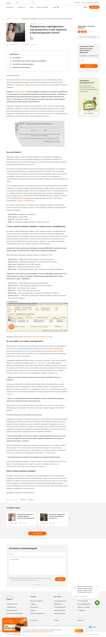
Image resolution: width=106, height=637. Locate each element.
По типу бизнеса (83, 601)
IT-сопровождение (59, 607)
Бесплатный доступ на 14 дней (42, 337)
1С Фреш (33, 604)
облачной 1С (29, 337)
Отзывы (56, 620)
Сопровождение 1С (60, 610)
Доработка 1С (58, 604)
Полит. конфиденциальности (15, 634)
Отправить (60, 579)
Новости (77, 2)
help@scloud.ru (11, 607)
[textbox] (84, 596)
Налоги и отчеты (14, 44)
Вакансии (81, 620)
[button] (33, 528)
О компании (34, 620)
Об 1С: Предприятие (84, 604)
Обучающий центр (59, 613)
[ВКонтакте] (79, 31)
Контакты (97, 2)
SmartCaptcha (37, 584)
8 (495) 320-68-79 (11, 604)
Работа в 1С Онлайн (84, 607)
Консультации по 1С (60, 601)
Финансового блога (19, 91)
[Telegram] (85, 31)
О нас (83, 2)
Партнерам (90, 2)
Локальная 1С (34, 607)
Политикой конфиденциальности (44, 631)
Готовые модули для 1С (37, 613)
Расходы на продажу (30, 44)
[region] (85, 596)
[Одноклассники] (82, 31)
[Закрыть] (25, 620)
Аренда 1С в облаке (36, 601)
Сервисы (33, 610)
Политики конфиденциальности (29, 580)
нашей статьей (22, 201)
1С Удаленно (82, 610)
